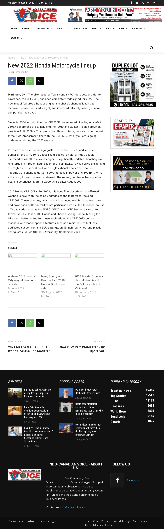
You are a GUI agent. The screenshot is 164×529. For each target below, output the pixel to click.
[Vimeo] (148, 3)
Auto (21, 57)
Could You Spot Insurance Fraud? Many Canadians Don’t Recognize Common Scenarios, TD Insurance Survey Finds (38, 435)
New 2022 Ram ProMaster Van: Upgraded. (82, 349)
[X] (142, 3)
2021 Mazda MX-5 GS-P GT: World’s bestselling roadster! (29, 349)
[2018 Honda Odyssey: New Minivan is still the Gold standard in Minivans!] (89, 262)
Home (11, 57)
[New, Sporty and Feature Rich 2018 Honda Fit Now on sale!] (55, 262)
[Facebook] (131, 3)
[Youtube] (153, 3)
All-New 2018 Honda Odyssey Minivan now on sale (22, 280)
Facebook (133, 480)
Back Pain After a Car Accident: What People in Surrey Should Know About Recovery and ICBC (37, 412)
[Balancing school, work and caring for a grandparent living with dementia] (15, 393)
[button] (151, 48)
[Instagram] (137, 3)
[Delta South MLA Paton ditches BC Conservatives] (66, 393)
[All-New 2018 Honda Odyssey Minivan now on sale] (22, 262)
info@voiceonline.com (73, 507)
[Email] (40, 81)
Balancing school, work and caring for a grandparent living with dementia (38, 393)
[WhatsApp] (30, 81)
